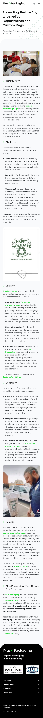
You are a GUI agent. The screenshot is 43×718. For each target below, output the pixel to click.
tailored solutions (11, 600)
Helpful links (9, 685)
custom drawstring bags (14, 533)
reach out (9, 634)
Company (7, 689)
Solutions (7, 680)
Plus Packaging (10, 291)
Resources (8, 693)
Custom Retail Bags (12, 377)
